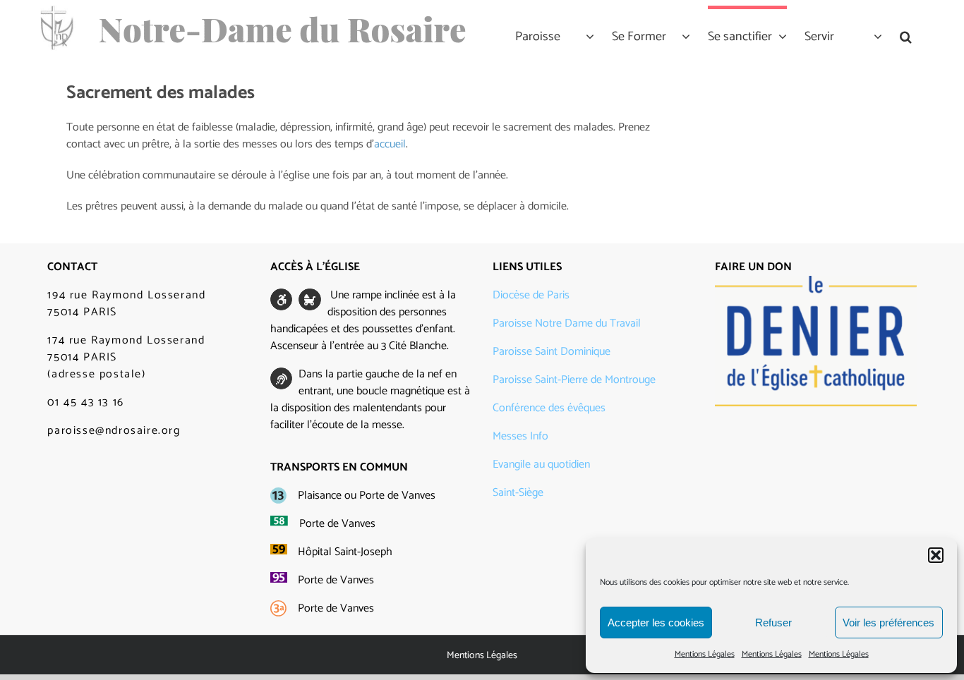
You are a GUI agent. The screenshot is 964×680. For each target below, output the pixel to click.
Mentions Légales (705, 654)
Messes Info (520, 436)
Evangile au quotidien (541, 464)
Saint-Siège (518, 492)
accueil (390, 144)
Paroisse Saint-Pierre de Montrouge (574, 379)
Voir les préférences (888, 623)
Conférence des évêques (549, 408)
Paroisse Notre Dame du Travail (567, 323)
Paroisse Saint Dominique (551, 351)
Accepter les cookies (656, 623)
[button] (936, 555)
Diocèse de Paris (531, 295)
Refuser (773, 623)
